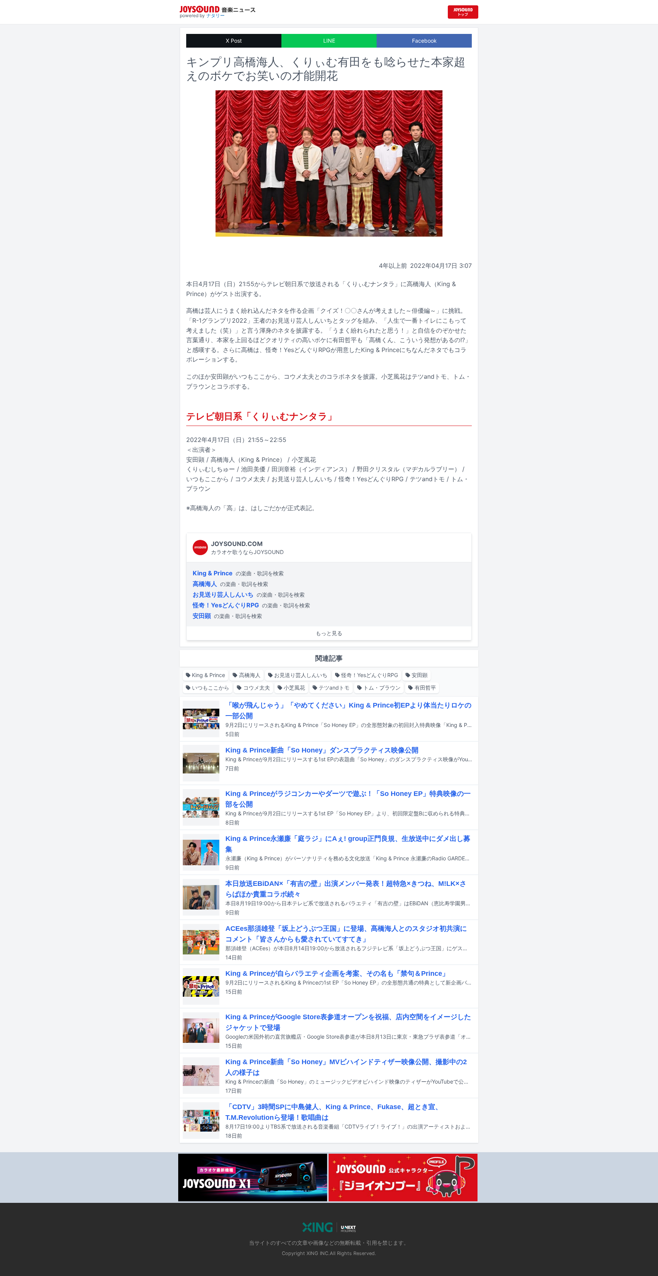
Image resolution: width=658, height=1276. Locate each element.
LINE (329, 40)
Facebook (424, 40)
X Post (234, 40)
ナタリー (215, 15)
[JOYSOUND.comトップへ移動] (463, 12)
